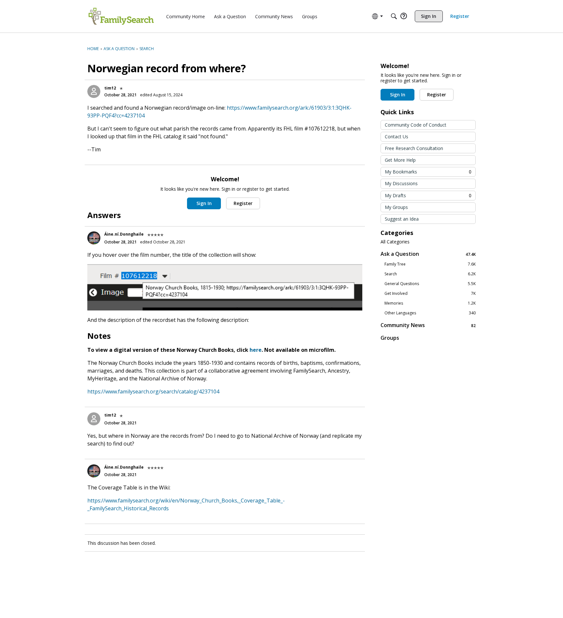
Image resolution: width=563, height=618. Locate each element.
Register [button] (243, 203)
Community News (428, 325)
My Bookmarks (428, 172)
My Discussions (401, 183)
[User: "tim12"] (93, 91)
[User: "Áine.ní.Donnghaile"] (93, 237)
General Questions (430, 284)
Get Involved (430, 293)
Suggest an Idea (402, 219)
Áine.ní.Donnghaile (124, 234)
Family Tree (430, 264)
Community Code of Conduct (415, 125)
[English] (121, 16)
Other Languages (430, 313)
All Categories (395, 242)
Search (430, 274)
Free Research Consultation (414, 148)
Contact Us (396, 136)
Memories (430, 303)
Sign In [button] (204, 203)
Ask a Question (428, 254)
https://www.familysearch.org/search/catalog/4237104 (153, 391)
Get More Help (400, 160)
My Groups (396, 207)
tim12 (110, 88)
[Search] (394, 16)
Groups (390, 338)
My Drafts (428, 195)
